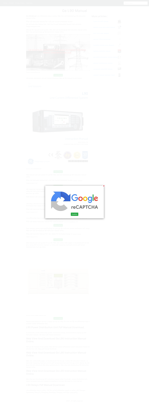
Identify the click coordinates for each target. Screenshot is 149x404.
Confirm (74, 214)
